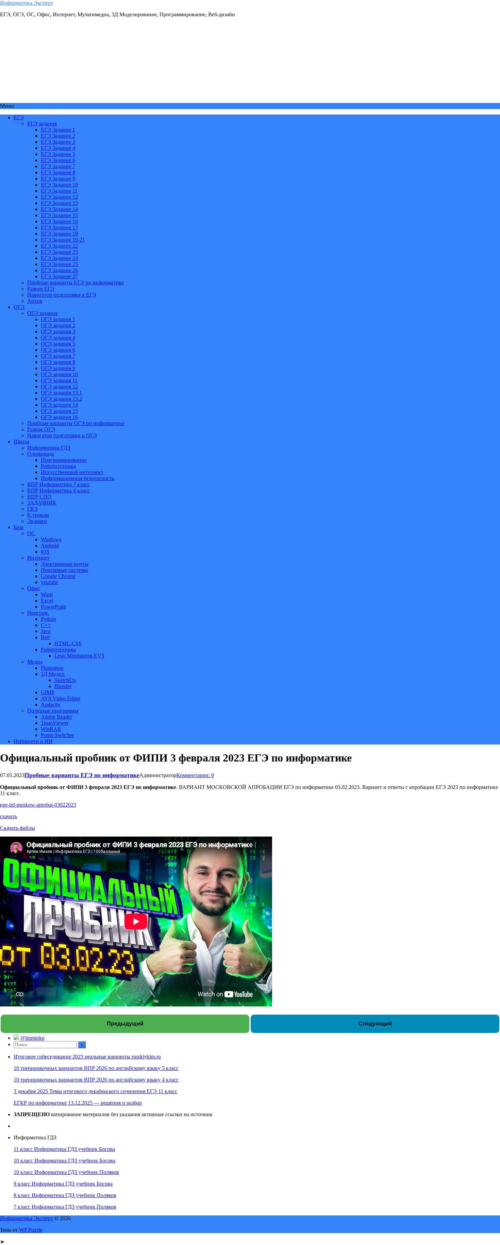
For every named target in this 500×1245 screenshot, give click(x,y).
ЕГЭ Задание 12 (59, 197)
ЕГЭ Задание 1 (58, 130)
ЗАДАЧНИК (41, 503)
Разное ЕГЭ (40, 289)
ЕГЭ (19, 117)
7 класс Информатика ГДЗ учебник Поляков (65, 1207)
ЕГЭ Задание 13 (59, 203)
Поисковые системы (64, 570)
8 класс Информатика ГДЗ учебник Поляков (65, 1195)
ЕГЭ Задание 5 (58, 154)
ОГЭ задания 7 (58, 356)
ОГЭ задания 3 (58, 331)
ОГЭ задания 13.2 (61, 399)
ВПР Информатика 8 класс (58, 490)
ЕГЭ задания (42, 123)
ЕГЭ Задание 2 (58, 136)
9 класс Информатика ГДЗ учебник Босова (63, 1184)
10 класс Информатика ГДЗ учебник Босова (64, 1160)
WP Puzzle (31, 1230)
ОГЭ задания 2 (58, 325)
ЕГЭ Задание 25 (59, 264)
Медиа (35, 662)
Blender (62, 686)
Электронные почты (64, 564)
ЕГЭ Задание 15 (59, 215)
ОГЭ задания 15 (59, 411)
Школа (21, 441)
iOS (45, 552)
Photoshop (52, 668)
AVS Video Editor (60, 698)
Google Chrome (58, 576)
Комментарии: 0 (195, 775)
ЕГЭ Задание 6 (58, 160)
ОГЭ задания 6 (58, 350)
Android (50, 545)
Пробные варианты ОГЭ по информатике (75, 423)
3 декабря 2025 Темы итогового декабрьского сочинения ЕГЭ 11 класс (95, 1091)
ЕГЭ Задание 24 (59, 258)
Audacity (51, 704)
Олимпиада (40, 454)
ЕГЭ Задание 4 (58, 148)
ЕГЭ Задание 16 (59, 221)
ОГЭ (19, 307)
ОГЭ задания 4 (58, 337)
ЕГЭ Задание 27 (59, 276)
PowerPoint (53, 607)
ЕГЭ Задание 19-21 (63, 240)
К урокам (38, 515)
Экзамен (37, 521)
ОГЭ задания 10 (59, 374)
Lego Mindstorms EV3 (79, 656)
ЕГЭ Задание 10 (59, 185)
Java (45, 631)
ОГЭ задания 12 (59, 386)
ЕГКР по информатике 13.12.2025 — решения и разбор (78, 1103)
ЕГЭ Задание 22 (59, 246)
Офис (33, 588)
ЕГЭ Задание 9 (58, 178)
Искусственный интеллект (72, 472)
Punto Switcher (57, 735)
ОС (31, 533)
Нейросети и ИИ (33, 741)
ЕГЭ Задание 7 (58, 166)
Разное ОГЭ (41, 429)
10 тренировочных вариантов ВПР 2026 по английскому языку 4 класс (96, 1080)
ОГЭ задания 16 (59, 417)
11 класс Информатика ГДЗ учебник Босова (64, 1149)
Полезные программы (52, 711)
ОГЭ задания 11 (59, 380)
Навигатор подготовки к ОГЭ (62, 435)
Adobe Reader (56, 717)
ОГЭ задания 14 (59, 405)
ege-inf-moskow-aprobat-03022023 (38, 805)
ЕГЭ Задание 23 (59, 252)
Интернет (38, 558)
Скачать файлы (17, 828)
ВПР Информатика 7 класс (58, 484)
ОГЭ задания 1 (58, 319)
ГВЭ (32, 509)
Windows (51, 539)
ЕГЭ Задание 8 (58, 172)
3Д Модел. (53, 674)
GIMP (47, 692)
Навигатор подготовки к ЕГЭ (61, 295)
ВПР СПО (39, 496)
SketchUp (65, 680)
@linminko (32, 1038)
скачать (8, 816)
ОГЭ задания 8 (58, 362)
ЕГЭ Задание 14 (59, 209)
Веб (45, 637)
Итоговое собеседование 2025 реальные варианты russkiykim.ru (87, 1056)
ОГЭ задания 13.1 (61, 393)
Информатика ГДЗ (48, 448)
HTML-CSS (68, 643)
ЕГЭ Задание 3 (58, 142)
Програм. (38, 613)
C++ (46, 625)
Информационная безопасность (77, 478)
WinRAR (51, 729)
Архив (35, 301)
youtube (49, 582)
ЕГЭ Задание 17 (59, 227)
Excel (47, 600)
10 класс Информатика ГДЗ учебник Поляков (66, 1172)
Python (48, 619)
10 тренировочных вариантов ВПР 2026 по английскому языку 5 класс (96, 1068)
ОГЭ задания (42, 313)
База (18, 527)
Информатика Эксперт (26, 3)
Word (47, 594)
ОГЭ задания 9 (58, 368)
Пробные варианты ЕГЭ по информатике (75, 282)
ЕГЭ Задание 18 (59, 233)
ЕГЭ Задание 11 (59, 191)
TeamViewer (54, 723)
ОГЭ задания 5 (58, 344)
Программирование (64, 460)
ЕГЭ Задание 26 (59, 270)
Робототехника (58, 466)
